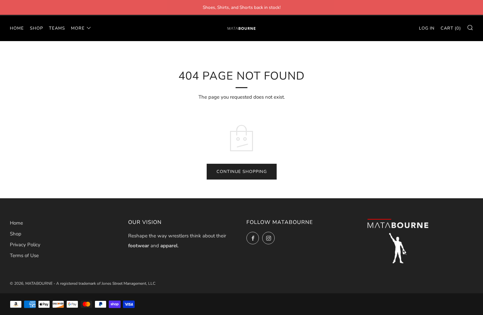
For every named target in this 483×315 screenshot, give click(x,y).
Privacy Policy (25, 244)
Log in (427, 28)
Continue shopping (242, 172)
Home (17, 28)
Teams (57, 28)
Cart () (451, 28)
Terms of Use (24, 255)
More (78, 28)
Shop (36, 28)
